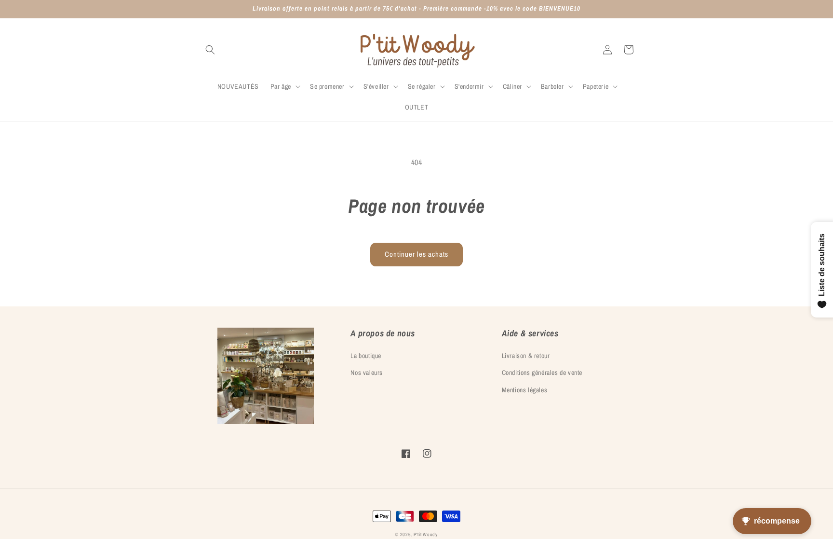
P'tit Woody (426, 534)
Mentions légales (525, 390)
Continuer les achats (416, 254)
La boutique (365, 355)
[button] (210, 49)
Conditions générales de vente (542, 372)
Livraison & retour (526, 355)
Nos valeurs (366, 372)
